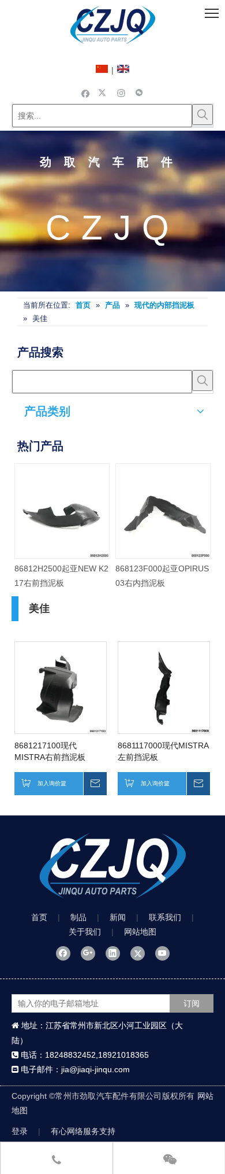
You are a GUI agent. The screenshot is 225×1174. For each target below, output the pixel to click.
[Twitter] (103, 92)
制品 (78, 917)
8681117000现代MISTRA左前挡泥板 (163, 751)
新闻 (118, 917)
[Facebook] (85, 92)
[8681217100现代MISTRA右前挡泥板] (60, 687)
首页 (39, 917)
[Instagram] (121, 92)
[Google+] (88, 953)
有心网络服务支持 (83, 1131)
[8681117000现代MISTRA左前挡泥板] (163, 687)
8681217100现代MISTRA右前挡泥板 (49, 751)
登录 (20, 1131)
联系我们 (165, 917)
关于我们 (85, 931)
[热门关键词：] (202, 114)
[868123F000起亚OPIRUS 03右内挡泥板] (113, 511)
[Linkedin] (113, 953)
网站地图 (140, 931)
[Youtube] (162, 953)
